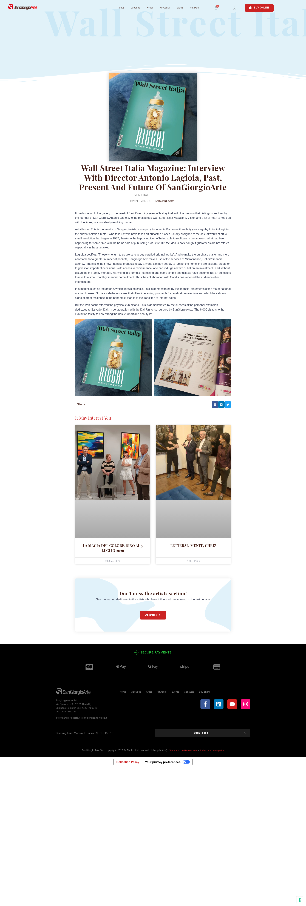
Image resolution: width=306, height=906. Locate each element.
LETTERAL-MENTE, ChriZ (193, 545)
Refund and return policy (212, 750)
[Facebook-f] (205, 704)
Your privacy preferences (162, 762)
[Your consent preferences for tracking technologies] (299, 899)
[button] (215, 404)
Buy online (205, 691)
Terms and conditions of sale (183, 750)
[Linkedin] (218, 704)
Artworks (165, 8)
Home (121, 8)
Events (180, 8)
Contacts (194, 8)
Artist (150, 8)
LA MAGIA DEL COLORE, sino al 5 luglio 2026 (113, 548)
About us (135, 8)
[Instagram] (245, 704)
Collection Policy (127, 762)
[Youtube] (232, 704)
